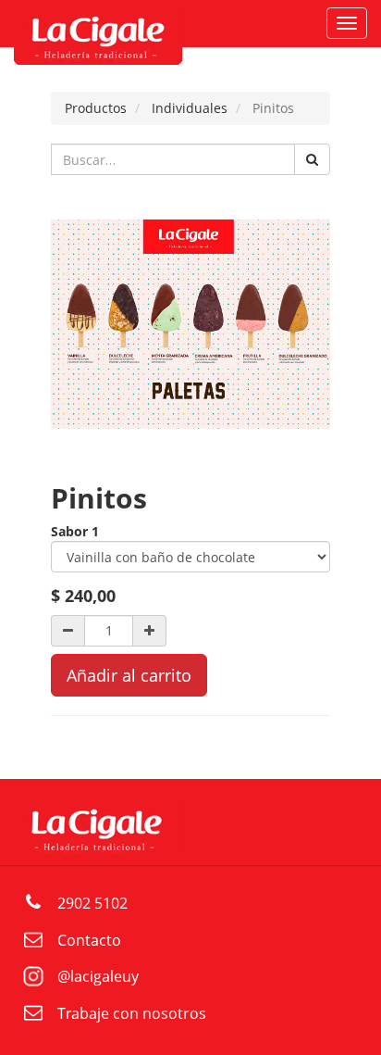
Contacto (89, 940)
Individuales (189, 108)
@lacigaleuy (98, 976)
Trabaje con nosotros (131, 1013)
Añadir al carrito (129, 675)
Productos (96, 108)
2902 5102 (92, 903)
